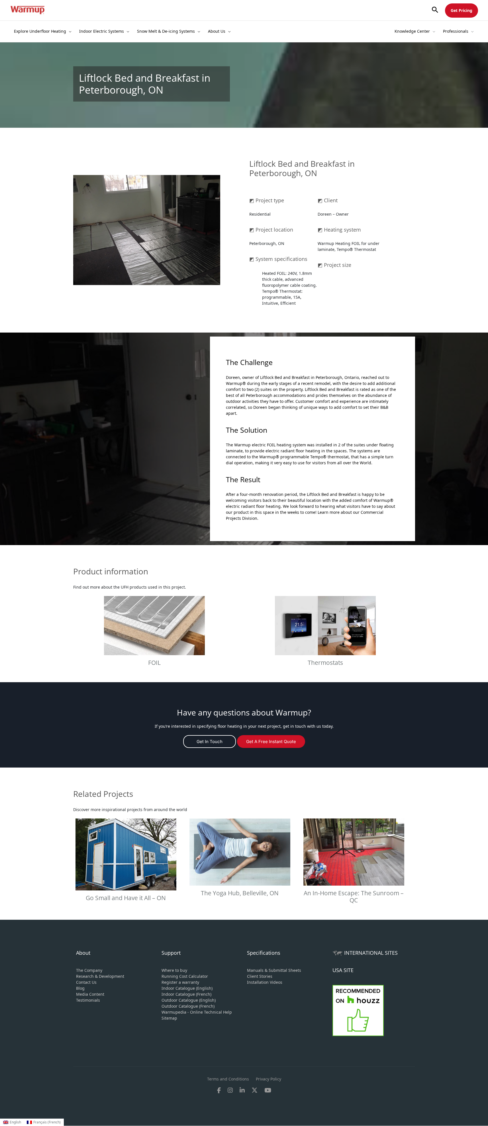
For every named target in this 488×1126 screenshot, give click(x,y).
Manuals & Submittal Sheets (274, 970)
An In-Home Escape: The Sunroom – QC (354, 896)
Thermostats (325, 663)
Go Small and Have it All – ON (126, 898)
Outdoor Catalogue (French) (188, 1006)
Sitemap (169, 1018)
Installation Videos (264, 982)
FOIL (154, 663)
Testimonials (88, 1000)
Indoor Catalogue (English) (187, 988)
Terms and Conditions (228, 1079)
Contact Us (86, 982)
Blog (80, 988)
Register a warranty (180, 982)
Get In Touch (209, 741)
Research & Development (100, 976)
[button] (435, 10)
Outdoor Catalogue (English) (189, 1000)
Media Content (90, 994)
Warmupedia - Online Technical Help (197, 1012)
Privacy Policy (268, 1079)
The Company (89, 970)
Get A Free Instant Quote (271, 741)
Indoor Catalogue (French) (186, 994)
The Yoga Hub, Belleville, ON (240, 893)
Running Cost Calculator (185, 976)
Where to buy (174, 970)
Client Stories (259, 976)
